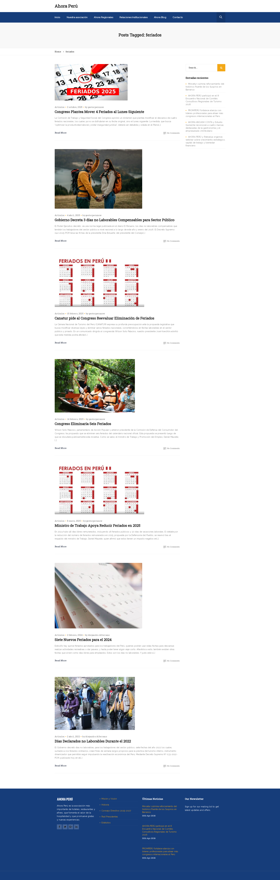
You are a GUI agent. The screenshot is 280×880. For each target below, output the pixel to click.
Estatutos (106, 822)
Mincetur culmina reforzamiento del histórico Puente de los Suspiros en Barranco (205, 87)
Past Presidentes (110, 816)
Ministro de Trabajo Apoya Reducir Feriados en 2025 (97, 525)
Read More (61, 132)
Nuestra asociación (77, 17)
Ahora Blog (160, 17)
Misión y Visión (109, 799)
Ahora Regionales (103, 17)
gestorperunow (96, 107)
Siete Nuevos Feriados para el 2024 (83, 639)
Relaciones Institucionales (134, 17)
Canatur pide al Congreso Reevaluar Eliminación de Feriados (104, 318)
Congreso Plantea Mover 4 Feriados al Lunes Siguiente (99, 111)
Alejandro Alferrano (99, 635)
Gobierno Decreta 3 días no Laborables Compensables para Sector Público (114, 220)
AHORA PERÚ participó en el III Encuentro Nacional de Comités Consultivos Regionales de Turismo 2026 (159, 830)
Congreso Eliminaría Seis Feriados (83, 423)
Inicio (57, 17)
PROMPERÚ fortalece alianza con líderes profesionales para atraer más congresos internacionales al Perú (204, 113)
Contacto (178, 17)
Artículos (60, 107)
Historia (105, 805)
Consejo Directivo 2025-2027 (116, 811)
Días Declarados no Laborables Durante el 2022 (93, 741)
